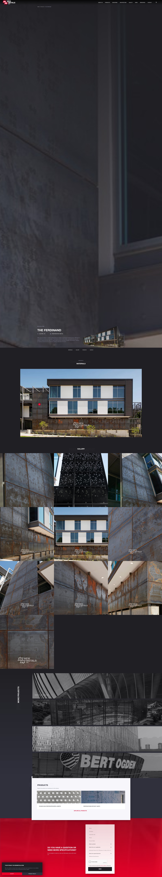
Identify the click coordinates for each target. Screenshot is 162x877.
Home (38, 6)
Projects (42, 6)
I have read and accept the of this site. (100, 865)
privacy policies (103, 865)
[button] (81, 810)
